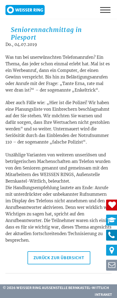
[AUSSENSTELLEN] (111, 250)
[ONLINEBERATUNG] (111, 265)
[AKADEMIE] (111, 220)
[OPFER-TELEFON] (111, 235)
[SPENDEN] (111, 205)
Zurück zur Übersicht (58, 257)
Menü (106, 9)
